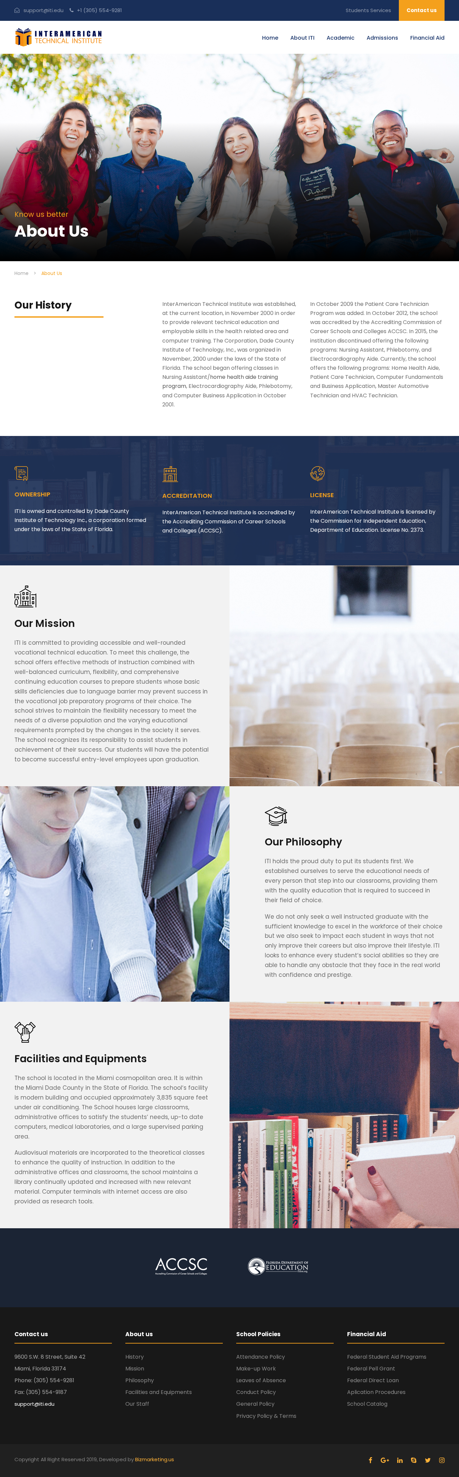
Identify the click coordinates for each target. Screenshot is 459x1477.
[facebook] (371, 1460)
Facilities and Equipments (158, 1392)
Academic (340, 38)
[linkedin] (400, 1460)
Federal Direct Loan (373, 1380)
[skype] (414, 1460)
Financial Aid (427, 38)
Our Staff (137, 1404)
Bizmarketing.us (154, 1459)
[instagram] (442, 1460)
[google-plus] (385, 1460)
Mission (134, 1368)
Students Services (368, 10)
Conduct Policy (256, 1392)
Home (270, 38)
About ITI (302, 38)
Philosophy (139, 1380)
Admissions (382, 38)
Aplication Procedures (376, 1392)
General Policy (255, 1404)
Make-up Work (256, 1368)
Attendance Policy (260, 1357)
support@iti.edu (44, 10)
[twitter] (428, 1460)
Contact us (422, 10)
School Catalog (367, 1404)
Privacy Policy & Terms (266, 1416)
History (134, 1357)
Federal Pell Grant (371, 1368)
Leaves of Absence (261, 1380)
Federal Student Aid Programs (386, 1357)
